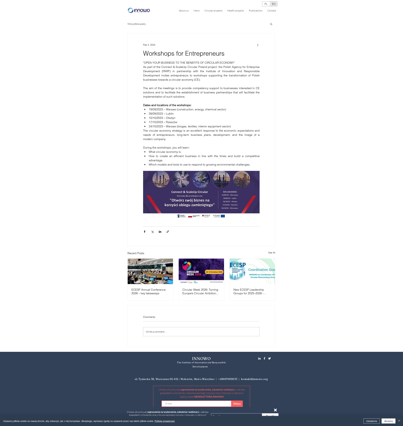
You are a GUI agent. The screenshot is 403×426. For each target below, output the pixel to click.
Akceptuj (388, 421)
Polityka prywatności (165, 421)
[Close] (399, 420)
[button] (275, 410)
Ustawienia (371, 421)
